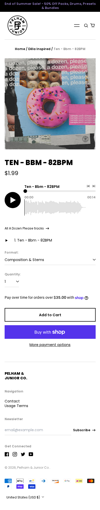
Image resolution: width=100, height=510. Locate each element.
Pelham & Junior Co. (16, 376)
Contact (12, 401)
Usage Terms (16, 405)
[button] (86, 25)
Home (20, 49)
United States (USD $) (23, 497)
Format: (11, 253)
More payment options (50, 344)
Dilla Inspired (39, 49)
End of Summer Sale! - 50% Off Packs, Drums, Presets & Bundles (50, 6)
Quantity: (13, 274)
